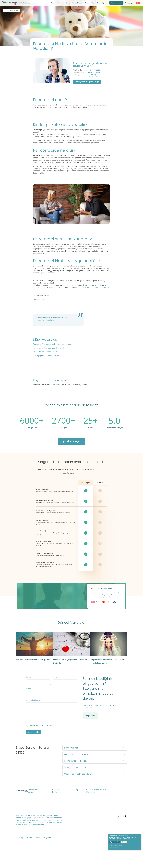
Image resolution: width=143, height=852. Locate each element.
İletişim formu (93, 77)
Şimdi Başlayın (71, 441)
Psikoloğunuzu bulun (27, 3)
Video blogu (77, 3)
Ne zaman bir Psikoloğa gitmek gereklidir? (49, 348)
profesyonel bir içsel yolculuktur (96, 287)
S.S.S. (125, 790)
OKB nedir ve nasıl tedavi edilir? (45, 352)
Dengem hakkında (56, 791)
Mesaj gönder (33, 732)
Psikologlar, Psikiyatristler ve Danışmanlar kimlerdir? (53, 344)
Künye (21, 838)
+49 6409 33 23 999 (95, 70)
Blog (68, 3)
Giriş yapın (129, 3)
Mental (52, 385)
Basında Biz (89, 3)
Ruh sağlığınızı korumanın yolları (46, 356)
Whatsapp (92, 74)
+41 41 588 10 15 (94, 72)
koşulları (32, 725)
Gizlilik (39, 725)
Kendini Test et (57, 3)
